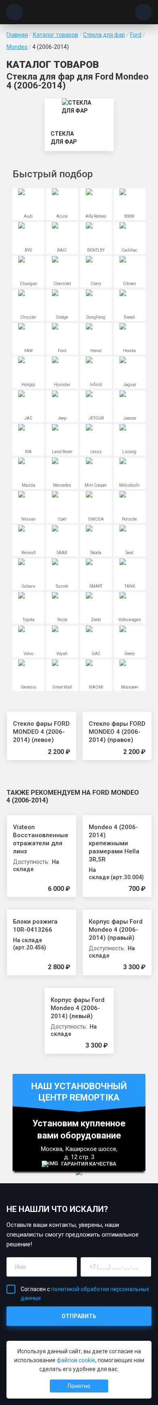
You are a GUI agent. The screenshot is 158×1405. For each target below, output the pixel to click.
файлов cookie (76, 1360)
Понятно (79, 1386)
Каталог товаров (55, 35)
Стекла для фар (104, 35)
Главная (17, 35)
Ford (135, 35)
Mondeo (17, 47)
